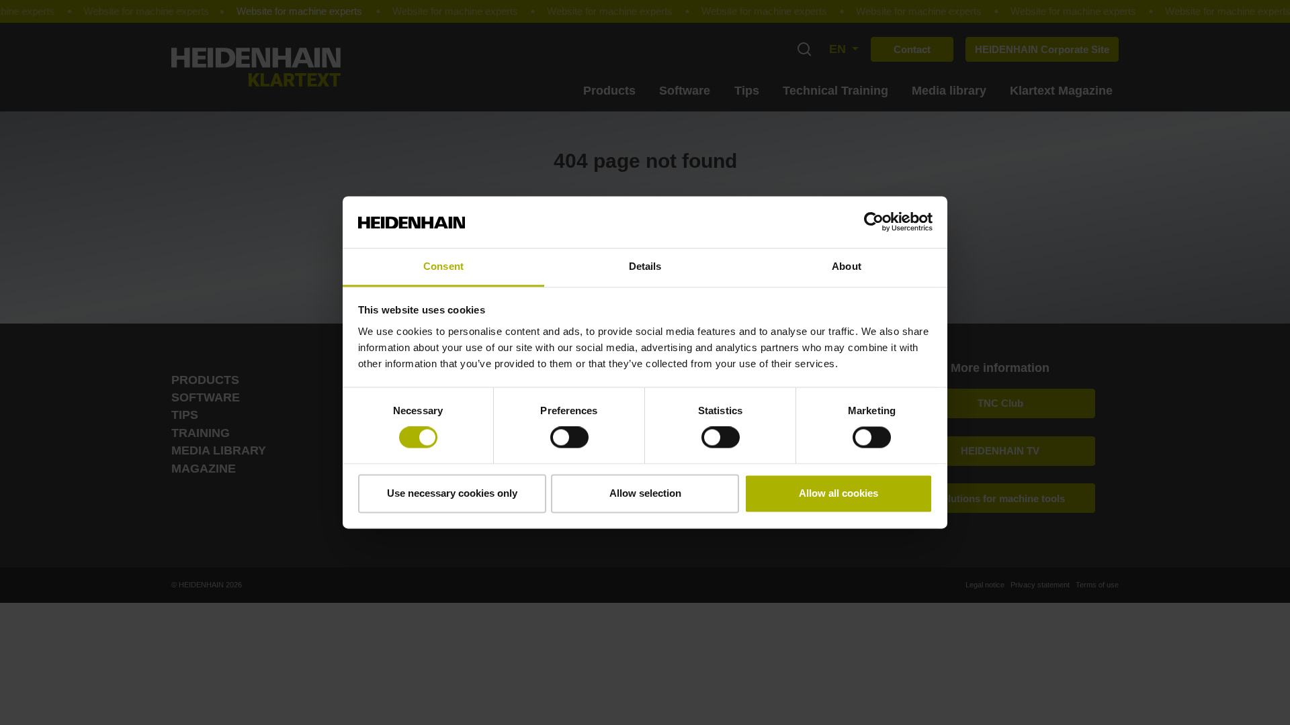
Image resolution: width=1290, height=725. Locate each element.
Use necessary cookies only (452, 493)
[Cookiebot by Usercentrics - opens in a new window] (874, 222)
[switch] (569, 437)
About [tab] (846, 266)
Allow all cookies (838, 493)
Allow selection (645, 493)
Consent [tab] (443, 266)
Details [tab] (645, 266)
